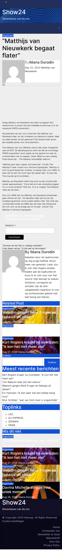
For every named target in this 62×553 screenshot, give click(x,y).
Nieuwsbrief (53, 537)
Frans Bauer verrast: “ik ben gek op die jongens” (24, 248)
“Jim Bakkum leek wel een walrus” (30, 329)
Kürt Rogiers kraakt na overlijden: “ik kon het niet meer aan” (30, 344)
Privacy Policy (52, 545)
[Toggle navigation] (52, 28)
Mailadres (10, 225)
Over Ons (54, 541)
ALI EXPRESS (15, 417)
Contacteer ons (51, 530)
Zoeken (6, 355)
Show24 (14, 12)
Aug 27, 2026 (9, 322)
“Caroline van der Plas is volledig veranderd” (22, 245)
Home (56, 527)
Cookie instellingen (13, 521)
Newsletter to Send (49, 534)
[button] (59, 28)
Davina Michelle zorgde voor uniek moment (26, 489)
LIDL (10, 414)
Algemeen (8, 35)
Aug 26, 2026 (10, 497)
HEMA (11, 425)
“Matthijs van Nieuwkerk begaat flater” (28, 48)
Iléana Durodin (41, 62)
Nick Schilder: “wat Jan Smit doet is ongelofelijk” (30, 400)
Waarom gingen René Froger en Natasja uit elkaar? (29, 314)
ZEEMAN (13, 421)
